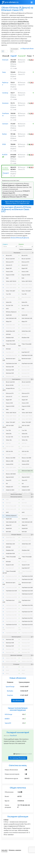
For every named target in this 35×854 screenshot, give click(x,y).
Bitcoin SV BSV (10, 385)
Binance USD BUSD (11, 473)
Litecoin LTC (9, 265)
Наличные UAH (10, 376)
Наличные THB (10, 652)
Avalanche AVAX (10, 490)
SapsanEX (8, 723)
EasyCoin (10, 695)
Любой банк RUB (10, 327)
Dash (7, 278)
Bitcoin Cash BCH (10, 258)
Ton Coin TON (9, 305)
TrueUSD (8, 454)
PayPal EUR (9, 528)
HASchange (8, 714)
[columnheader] (6, 56)
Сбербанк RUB (10, 337)
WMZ (7, 308)
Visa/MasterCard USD (11, 355)
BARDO (7, 718)
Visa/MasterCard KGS (11, 624)
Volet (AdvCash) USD (11, 318)
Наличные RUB (10, 369)
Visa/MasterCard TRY (11, 611)
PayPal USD (9, 315)
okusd (7, 670)
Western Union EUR (11, 661)
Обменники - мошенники (15, 850)
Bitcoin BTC (9, 255)
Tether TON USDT (10, 290)
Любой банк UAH (10, 331)
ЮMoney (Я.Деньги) (11, 311)
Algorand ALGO (10, 477)
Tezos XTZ (8, 480)
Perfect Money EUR (11, 509)
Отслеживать (14, 48)
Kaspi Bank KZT (10, 352)
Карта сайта (4, 850)
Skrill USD (8, 531)
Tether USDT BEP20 (11, 287)
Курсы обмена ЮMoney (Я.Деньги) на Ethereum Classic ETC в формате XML (17, 202)
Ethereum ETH (9, 262)
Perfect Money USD (11, 506)
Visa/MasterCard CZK (11, 621)
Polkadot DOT (9, 486)
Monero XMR (9, 271)
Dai (7, 483)
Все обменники (18, 700)
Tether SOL (9, 440)
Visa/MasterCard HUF (11, 608)
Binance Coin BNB (10, 457)
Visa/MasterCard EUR (11, 576)
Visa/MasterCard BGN (11, 632)
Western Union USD (11, 658)
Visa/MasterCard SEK (11, 614)
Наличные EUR (10, 373)
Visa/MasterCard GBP (11, 587)
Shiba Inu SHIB (9, 461)
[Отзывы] (33, 72)
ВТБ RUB (8, 348)
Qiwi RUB (8, 502)
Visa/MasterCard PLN (11, 618)
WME (7, 499)
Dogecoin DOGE (10, 274)
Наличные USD (10, 366)
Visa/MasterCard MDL (11, 605)
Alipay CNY (8, 321)
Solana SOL (8, 302)
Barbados (10, 691)
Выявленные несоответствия (10, 180)
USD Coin (8, 443)
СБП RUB (8, 334)
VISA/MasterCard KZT (11, 594)
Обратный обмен (28, 48)
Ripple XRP (9, 268)
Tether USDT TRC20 (11, 284)
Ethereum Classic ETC (11, 470)
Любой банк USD (10, 324)
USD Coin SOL (9, 451)
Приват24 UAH (10, 564)
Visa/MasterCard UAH (11, 363)
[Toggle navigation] (32, 2)
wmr (7, 667)
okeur (7, 673)
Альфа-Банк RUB (10, 340)
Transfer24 (13, 735)
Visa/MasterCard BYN (11, 597)
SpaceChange (10, 686)
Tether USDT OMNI (11, 467)
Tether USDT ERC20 (11, 281)
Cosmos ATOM (9, 464)
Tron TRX (8, 294)
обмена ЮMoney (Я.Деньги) (20, 238)
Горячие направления (25, 249)
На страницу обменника (18, 758)
